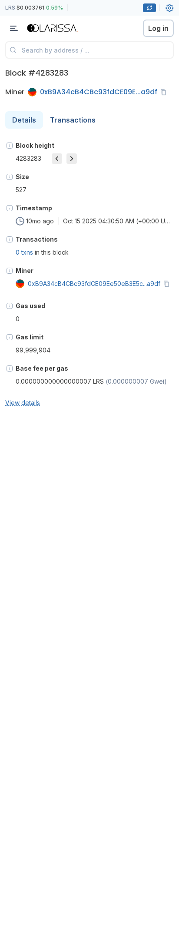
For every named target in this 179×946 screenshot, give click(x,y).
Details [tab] (24, 120)
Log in (158, 28)
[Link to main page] (52, 28)
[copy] (165, 92)
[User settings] (169, 7)
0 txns (24, 252)
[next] (71, 158)
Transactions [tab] (73, 120)
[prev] (57, 158)
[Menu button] (14, 28)
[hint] (9, 145)
